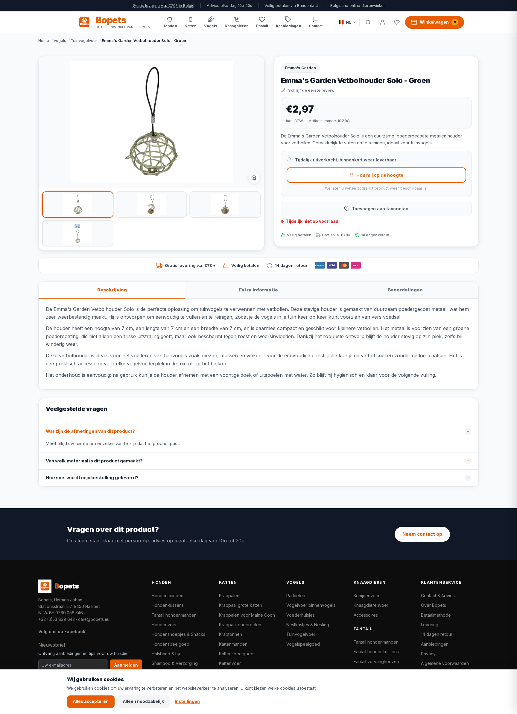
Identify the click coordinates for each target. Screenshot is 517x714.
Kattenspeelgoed (236, 653)
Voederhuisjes (300, 615)
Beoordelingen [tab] (405, 289)
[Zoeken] (368, 22)
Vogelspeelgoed (303, 644)
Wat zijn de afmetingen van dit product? (90, 431)
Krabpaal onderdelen (240, 624)
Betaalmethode (436, 615)
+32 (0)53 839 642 (56, 619)
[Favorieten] (397, 22)
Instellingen (187, 701)
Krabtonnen (230, 634)
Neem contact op (422, 534)
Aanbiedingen (434, 644)
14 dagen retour (436, 634)
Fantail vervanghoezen (376, 661)
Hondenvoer (164, 624)
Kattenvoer (230, 663)
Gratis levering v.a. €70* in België (163, 5)
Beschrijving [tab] (112, 289)
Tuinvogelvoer (84, 40)
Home (43, 40)
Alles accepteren (91, 701)
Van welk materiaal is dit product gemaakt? (94, 461)
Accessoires (366, 615)
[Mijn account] (382, 22)
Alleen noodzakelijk (143, 701)
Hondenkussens (168, 605)
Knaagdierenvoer (371, 605)
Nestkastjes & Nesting (307, 624)
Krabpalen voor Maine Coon (247, 615)
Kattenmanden (233, 644)
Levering (429, 624)
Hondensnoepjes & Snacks (178, 634)
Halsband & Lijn (167, 653)
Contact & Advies (438, 595)
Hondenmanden (167, 595)
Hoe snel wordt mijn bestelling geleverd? (92, 477)
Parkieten (295, 595)
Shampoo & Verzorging (175, 663)
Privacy (428, 653)
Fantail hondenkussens (376, 651)
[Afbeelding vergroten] (254, 178)
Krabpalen (229, 595)
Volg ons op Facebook (61, 631)
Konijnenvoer (367, 595)
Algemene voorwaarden (445, 663)
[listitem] (77, 204)
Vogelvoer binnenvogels (310, 605)
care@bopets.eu (94, 619)
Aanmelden (126, 665)
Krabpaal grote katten (240, 605)
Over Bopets (433, 605)
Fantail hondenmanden (174, 615)
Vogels (60, 40)
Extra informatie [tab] (258, 289)
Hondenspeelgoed (170, 644)
